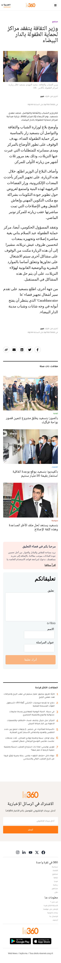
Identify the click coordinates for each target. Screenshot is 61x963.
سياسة (55, 867)
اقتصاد (55, 870)
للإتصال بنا (53, 916)
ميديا (56, 881)
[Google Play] (20, 941)
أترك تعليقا (30, 659)
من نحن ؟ (54, 902)
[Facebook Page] (43, 852)
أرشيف (55, 920)
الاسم (50, 629)
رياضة (55, 885)
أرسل (30, 829)
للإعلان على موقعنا (50, 909)
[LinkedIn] (24, 852)
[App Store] (42, 941)
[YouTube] (30, 852)
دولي (56, 892)
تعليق (51, 590)
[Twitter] (37, 852)
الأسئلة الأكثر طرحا (51, 905)
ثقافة (56, 878)
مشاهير (55, 888)
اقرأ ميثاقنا (50, 565)
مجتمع (55, 21)
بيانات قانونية (52, 913)
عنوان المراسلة (45, 642)
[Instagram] (18, 852)
